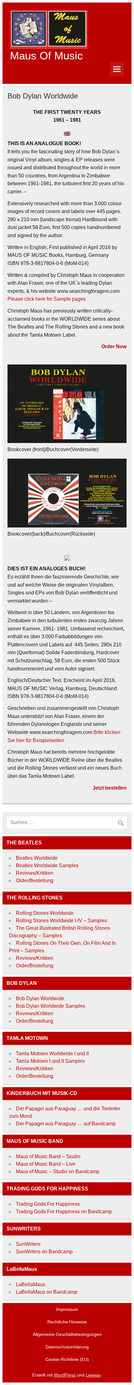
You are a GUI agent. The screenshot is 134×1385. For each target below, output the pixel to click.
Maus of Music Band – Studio (48, 1156)
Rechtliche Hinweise (67, 1322)
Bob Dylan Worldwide (40, 998)
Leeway (93, 1374)
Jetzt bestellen (110, 788)
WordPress (65, 1374)
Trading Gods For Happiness (48, 1204)
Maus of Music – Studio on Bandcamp (57, 1171)
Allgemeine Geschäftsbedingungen (67, 1334)
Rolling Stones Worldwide (45, 913)
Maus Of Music (46, 55)
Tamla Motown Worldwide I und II (52, 1053)
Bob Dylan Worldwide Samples (50, 1006)
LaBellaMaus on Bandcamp (46, 1292)
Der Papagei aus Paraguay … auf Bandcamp (66, 1123)
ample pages (71, 299)
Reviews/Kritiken (34, 873)
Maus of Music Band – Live (45, 1164)
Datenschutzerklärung (67, 1347)
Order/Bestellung (34, 880)
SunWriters (28, 1244)
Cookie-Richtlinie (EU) (67, 1359)
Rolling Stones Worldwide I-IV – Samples (61, 920)
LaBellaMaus (30, 1284)
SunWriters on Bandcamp (44, 1251)
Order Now (114, 346)
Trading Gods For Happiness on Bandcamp (64, 1211)
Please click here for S (32, 299)
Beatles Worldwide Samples (47, 865)
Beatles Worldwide (37, 858)
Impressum (67, 1309)
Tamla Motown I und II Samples (50, 1061)
